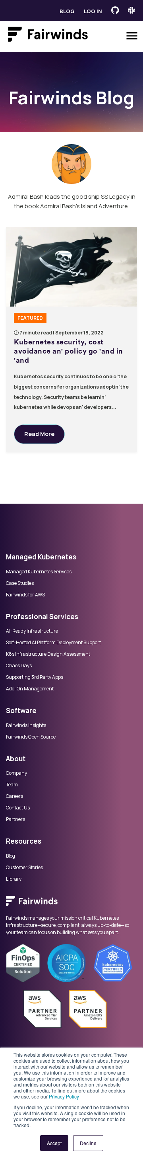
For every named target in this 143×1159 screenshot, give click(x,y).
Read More (39, 434)
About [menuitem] (15, 758)
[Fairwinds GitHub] (115, 10)
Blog (67, 11)
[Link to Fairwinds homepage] (48, 36)
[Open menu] (132, 36)
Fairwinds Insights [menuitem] (26, 725)
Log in (93, 11)
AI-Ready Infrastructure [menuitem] (32, 631)
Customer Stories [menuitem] (24, 867)
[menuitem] (71, 901)
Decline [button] (88, 1142)
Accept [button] (54, 1142)
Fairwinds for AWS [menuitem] (25, 595)
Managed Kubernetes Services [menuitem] (39, 572)
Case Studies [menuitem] (20, 583)
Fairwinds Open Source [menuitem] (31, 737)
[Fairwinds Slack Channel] (131, 10)
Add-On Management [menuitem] (30, 689)
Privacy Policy (64, 1096)
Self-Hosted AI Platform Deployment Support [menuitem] (53, 642)
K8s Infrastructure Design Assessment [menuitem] (48, 654)
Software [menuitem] (21, 710)
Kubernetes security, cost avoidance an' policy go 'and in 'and (68, 351)
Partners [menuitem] (15, 819)
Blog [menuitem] (10, 856)
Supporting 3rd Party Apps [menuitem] (34, 677)
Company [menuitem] (16, 773)
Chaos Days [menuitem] (19, 666)
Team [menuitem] (12, 785)
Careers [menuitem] (14, 796)
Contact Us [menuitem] (18, 808)
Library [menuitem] (13, 879)
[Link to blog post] (71, 267)
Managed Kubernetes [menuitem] (41, 556)
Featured (30, 318)
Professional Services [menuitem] (42, 616)
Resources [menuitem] (23, 841)
